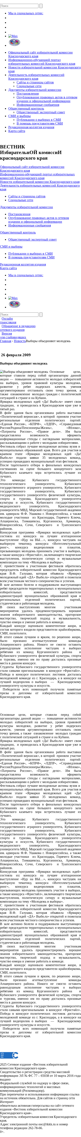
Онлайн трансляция (8, 320)
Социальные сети (29, 86)
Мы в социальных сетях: (25, 13)
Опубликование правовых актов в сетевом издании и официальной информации (47, 99)
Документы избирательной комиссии (34, 90)
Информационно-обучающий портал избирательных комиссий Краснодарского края (41, 61)
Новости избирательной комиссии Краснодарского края (40, 182)
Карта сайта (16, 131)
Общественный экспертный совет (41, 112)
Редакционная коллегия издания (31, 127)
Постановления (28, 93)
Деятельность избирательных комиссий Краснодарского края (36, 76)
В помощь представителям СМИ (40, 123)
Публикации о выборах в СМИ (39, 119)
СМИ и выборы (19, 116)
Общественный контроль (26, 108)
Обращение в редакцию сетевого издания (18, 328)
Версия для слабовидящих (13, 335)
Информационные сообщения (38, 104)
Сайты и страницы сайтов (35, 82)
